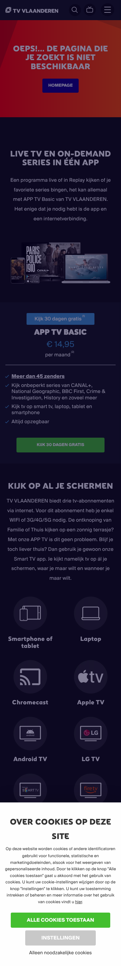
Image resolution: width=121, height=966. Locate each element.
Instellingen (60, 937)
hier (78, 902)
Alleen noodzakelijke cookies (60, 953)
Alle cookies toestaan (60, 920)
